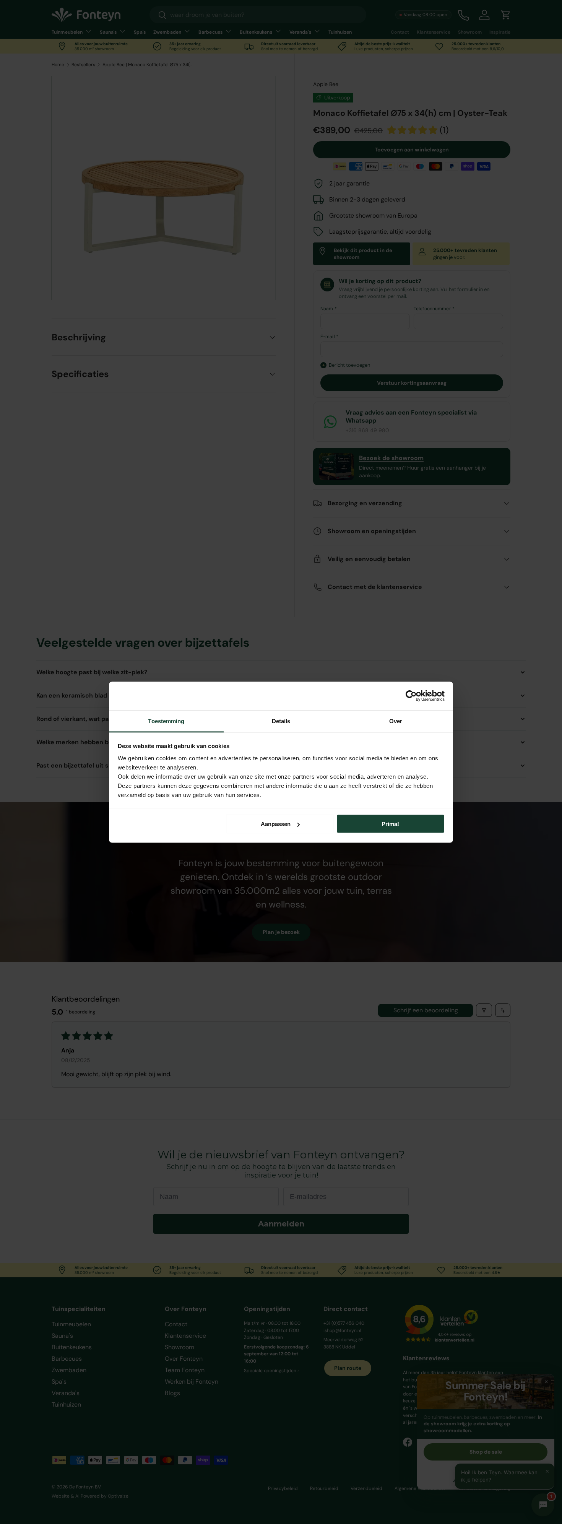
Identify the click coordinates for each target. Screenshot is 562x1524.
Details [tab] (281, 720)
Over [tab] (395, 720)
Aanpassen (276, 824)
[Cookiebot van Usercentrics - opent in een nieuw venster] (411, 696)
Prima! (390, 824)
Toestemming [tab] (166, 720)
